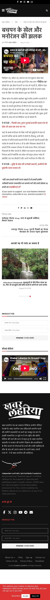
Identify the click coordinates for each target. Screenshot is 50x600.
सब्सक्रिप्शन (13, 187)
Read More (16, 596)
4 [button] (26, 296)
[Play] (5, 378)
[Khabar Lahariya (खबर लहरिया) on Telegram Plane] (26, 513)
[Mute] (40, 378)
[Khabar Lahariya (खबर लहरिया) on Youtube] (20, 513)
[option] (25, 269)
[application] (25, 368)
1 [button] (20, 296)
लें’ (19, 187)
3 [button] (24, 296)
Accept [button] (25, 596)
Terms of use (11, 561)
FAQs (20, 557)
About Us (9, 557)
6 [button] (30, 296)
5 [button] (28, 296)
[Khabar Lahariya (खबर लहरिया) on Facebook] (4, 513)
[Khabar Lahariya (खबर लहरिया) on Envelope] (31, 513)
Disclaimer (39, 561)
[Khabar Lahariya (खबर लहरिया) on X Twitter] (10, 513)
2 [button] (22, 296)
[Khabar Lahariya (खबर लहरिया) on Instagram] (15, 513)
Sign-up (29, 557)
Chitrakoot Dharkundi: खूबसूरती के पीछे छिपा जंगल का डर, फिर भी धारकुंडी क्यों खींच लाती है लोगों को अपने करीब (25, 284)
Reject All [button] (35, 596)
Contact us (40, 557)
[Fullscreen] (44, 378)
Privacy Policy (26, 561)
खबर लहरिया (6, 22)
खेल (16, 22)
